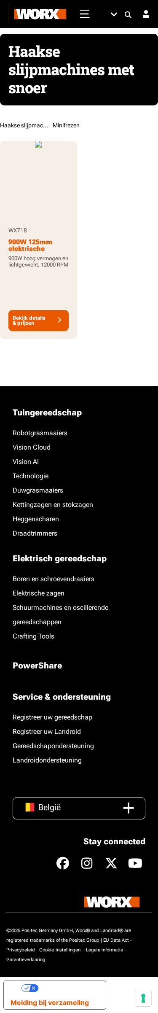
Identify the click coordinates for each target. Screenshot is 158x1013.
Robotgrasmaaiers (40, 433)
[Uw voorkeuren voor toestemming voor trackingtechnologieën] (143, 998)
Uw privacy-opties (68, 988)
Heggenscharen (36, 519)
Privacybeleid (20, 950)
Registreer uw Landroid (47, 731)
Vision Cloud (32, 447)
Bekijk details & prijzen (29, 320)
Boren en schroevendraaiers (53, 579)
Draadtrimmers (35, 533)
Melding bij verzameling (50, 1002)
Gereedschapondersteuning (53, 746)
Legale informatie (104, 950)
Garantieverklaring (26, 959)
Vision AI (26, 462)
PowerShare (37, 665)
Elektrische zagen (38, 593)
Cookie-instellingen (60, 950)
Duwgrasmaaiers (38, 490)
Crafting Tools (33, 636)
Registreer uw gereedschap (52, 717)
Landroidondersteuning (47, 760)
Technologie (30, 476)
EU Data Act (116, 940)
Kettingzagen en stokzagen (53, 505)
